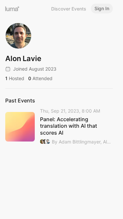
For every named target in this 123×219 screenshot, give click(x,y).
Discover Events (68, 8)
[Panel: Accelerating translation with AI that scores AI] (59, 127)
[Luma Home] (12, 8)
